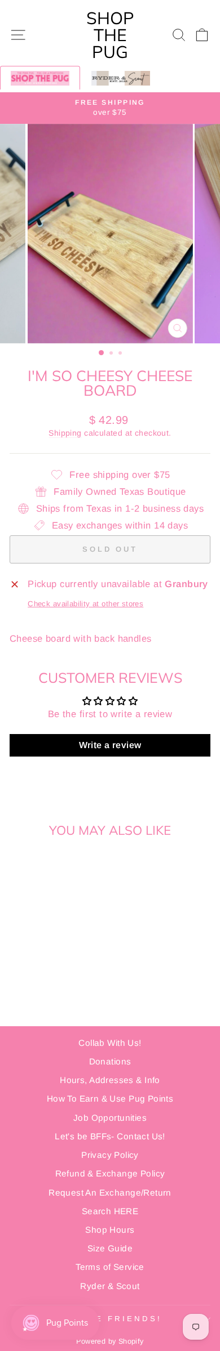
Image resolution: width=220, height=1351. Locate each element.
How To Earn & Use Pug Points (110, 1098)
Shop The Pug (110, 34)
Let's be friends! (107, 1318)
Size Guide (110, 1248)
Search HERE (110, 1211)
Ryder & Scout (109, 1286)
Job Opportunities (110, 1117)
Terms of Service (110, 1267)
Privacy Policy (110, 1155)
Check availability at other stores (85, 604)
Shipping (65, 432)
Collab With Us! (109, 1043)
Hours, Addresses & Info (110, 1080)
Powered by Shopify (109, 1341)
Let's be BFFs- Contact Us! (110, 1136)
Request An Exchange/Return (110, 1192)
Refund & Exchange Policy (110, 1173)
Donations (110, 1061)
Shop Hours (109, 1229)
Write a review (110, 745)
